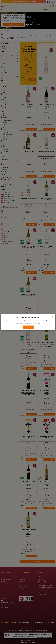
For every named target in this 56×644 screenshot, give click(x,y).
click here (37, 323)
